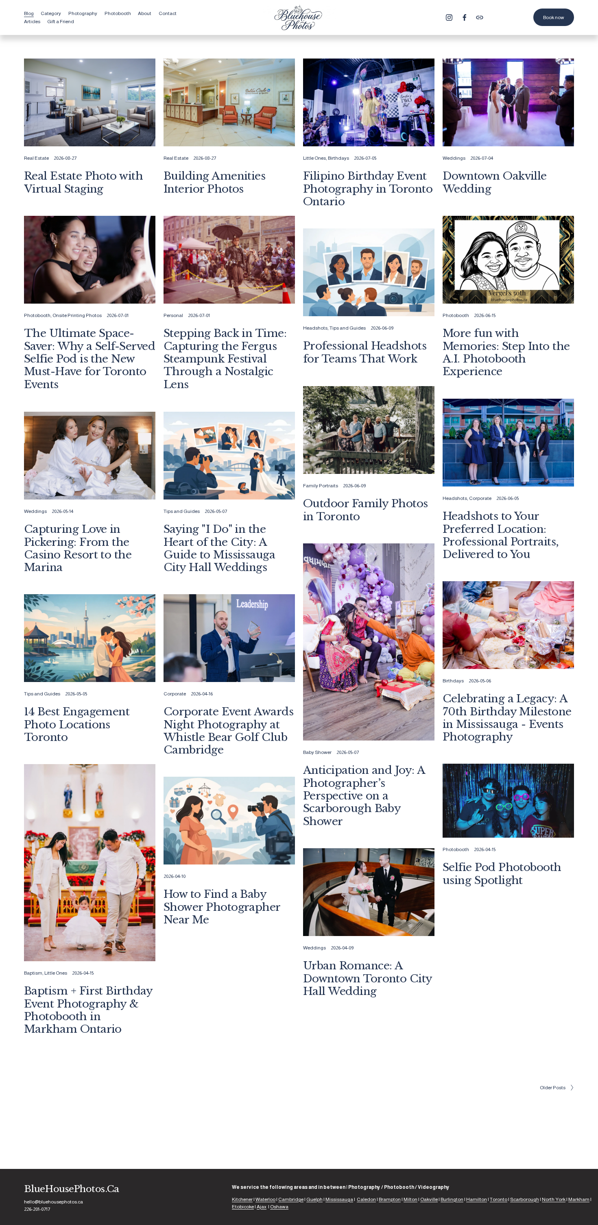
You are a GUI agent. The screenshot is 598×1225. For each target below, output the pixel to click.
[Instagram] (449, 17)
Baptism (33, 973)
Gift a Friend (60, 21)
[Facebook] (465, 17)
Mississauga (339, 1199)
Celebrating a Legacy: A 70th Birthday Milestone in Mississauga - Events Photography (507, 717)
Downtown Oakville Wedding (495, 182)
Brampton (390, 1199)
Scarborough (524, 1199)
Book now (553, 17)
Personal (173, 315)
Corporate (480, 498)
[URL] (480, 17)
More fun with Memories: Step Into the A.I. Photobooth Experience (506, 352)
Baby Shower (317, 752)
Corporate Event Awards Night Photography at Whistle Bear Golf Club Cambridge (229, 730)
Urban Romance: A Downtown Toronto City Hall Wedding (367, 978)
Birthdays (338, 158)
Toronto (498, 1199)
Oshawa (279, 1207)
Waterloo (265, 1199)
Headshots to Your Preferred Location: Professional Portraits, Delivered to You (501, 535)
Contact (168, 13)
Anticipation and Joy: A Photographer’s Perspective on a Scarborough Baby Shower (364, 796)
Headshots (315, 328)
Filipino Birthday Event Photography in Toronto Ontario (368, 188)
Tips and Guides (348, 328)
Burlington (452, 1199)
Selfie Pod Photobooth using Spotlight (502, 873)
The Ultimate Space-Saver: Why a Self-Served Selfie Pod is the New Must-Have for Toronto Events (89, 359)
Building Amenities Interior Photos (215, 182)
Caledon (366, 1199)
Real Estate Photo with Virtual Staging (83, 182)
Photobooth (37, 315)
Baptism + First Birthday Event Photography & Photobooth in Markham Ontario (88, 1010)
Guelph (314, 1199)
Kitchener (242, 1199)
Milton (410, 1199)
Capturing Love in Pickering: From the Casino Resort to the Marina (78, 548)
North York (553, 1199)
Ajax (261, 1207)
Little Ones (314, 158)
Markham (578, 1199)
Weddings (454, 158)
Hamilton (476, 1199)
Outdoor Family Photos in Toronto (365, 510)
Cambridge (290, 1199)
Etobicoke (243, 1207)
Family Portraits (320, 486)
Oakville (429, 1199)
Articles (32, 21)
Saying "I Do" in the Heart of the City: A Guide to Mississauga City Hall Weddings (219, 548)
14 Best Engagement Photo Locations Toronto (77, 724)
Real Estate (36, 158)
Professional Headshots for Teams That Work (365, 352)
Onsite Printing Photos (77, 315)
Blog (29, 13)
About (144, 13)
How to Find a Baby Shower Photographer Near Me (222, 907)
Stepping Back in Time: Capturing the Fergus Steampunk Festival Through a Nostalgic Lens (225, 359)
